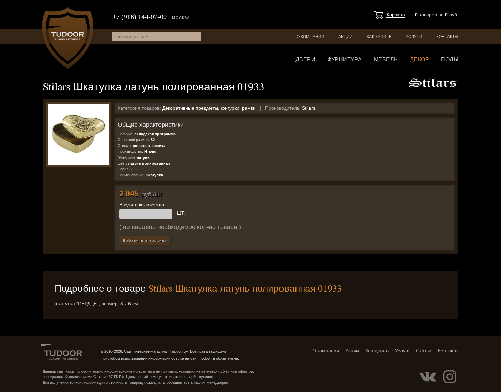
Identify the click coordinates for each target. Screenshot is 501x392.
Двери (305, 59)
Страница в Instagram (449, 376)
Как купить (379, 36)
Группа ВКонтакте (427, 376)
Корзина (395, 14)
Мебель (386, 59)
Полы (449, 59)
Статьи (423, 350)
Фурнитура (344, 59)
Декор (419, 59)
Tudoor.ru (67, 38)
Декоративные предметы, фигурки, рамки (209, 108)
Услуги (414, 36)
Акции (345, 36)
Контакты (447, 36)
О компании (310, 36)
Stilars (308, 108)
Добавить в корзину (145, 240)
